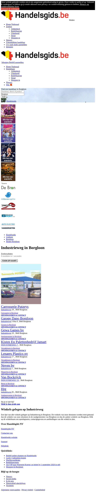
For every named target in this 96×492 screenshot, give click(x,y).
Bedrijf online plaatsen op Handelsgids (21, 456)
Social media (11, 479)
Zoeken (9, 27)
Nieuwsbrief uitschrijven (15, 483)
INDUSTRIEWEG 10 (10, 380)
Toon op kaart (9, 261)
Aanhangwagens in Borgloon (11, 395)
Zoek (4, 97)
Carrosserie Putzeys (14, 306)
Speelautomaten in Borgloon (11, 337)
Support (4, 442)
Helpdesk (4, 446)
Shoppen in (15, 38)
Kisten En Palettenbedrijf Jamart (23, 342)
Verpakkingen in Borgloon (10, 348)
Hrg (3, 389)
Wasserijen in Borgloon (9, 372)
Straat (13, 36)
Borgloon (10, 239)
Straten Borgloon (13, 241)
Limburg (9, 237)
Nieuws (9, 40)
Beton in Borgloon (7, 384)
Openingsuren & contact (13, 315)
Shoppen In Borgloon (14, 467)
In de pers (10, 481)
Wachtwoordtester (13, 460)
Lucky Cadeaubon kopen (16, 458)
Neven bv (7, 365)
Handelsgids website (9, 437)
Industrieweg (6, 310)
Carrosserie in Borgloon (9, 313)
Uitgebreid (15, 33)
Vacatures (10, 485)
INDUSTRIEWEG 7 (9, 345)
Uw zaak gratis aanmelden (16, 45)
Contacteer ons (7, 433)
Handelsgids (11, 101)
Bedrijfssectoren (12, 462)
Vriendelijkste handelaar (15, 42)
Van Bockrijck (11, 377)
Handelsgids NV (7, 429)
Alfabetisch (15, 29)
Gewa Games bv (12, 330)
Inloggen (9, 47)
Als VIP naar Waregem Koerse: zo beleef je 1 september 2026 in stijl (33, 465)
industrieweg (6, 392)
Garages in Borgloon (8, 325)
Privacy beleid (27, 490)
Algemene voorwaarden (10, 490)
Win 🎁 (9, 85)
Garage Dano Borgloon (17, 318)
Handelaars (10, 69)
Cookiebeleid (39, 490)
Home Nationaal (12, 24)
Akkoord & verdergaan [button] (10, 9)
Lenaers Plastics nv (14, 354)
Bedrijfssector (16, 31)
